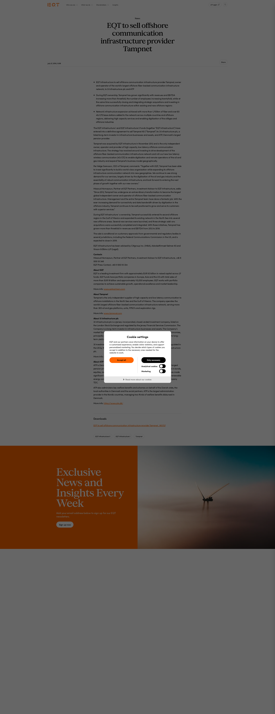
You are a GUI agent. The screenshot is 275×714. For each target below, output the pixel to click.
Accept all (121, 360)
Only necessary (153, 360)
